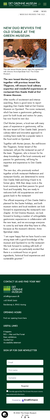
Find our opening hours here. (15, 318)
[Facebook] (21, 417)
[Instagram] (25, 417)
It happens (7, 331)
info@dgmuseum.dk (11, 296)
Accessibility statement (12, 342)
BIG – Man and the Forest (14, 334)
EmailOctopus (31, 400)
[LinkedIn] (28, 417)
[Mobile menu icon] (45, 4)
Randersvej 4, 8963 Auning (14, 304)
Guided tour (8, 339)
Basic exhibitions (9, 337)
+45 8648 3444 (10, 300)
